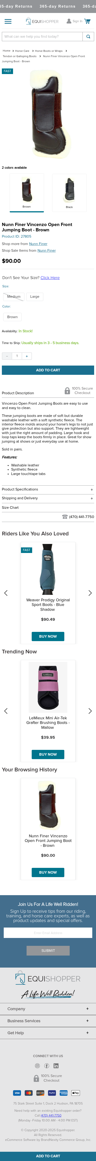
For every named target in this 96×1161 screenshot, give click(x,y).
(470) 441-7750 (81, 517)
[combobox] (48, 36)
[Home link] (6, 51)
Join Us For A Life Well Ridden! (48, 904)
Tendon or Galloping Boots (20, 56)
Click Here (50, 278)
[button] (13, 297)
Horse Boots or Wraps (49, 51)
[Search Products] (88, 36)
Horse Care (22, 51)
